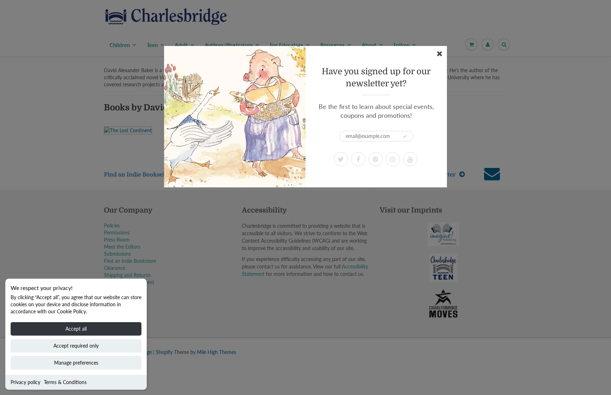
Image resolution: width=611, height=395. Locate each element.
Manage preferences (76, 363)
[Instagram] (393, 159)
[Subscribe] (404, 136)
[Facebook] (358, 159)
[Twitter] (341, 159)
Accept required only (76, 346)
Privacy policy (25, 382)
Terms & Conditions (65, 382)
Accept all (76, 329)
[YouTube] (410, 159)
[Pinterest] (375, 159)
